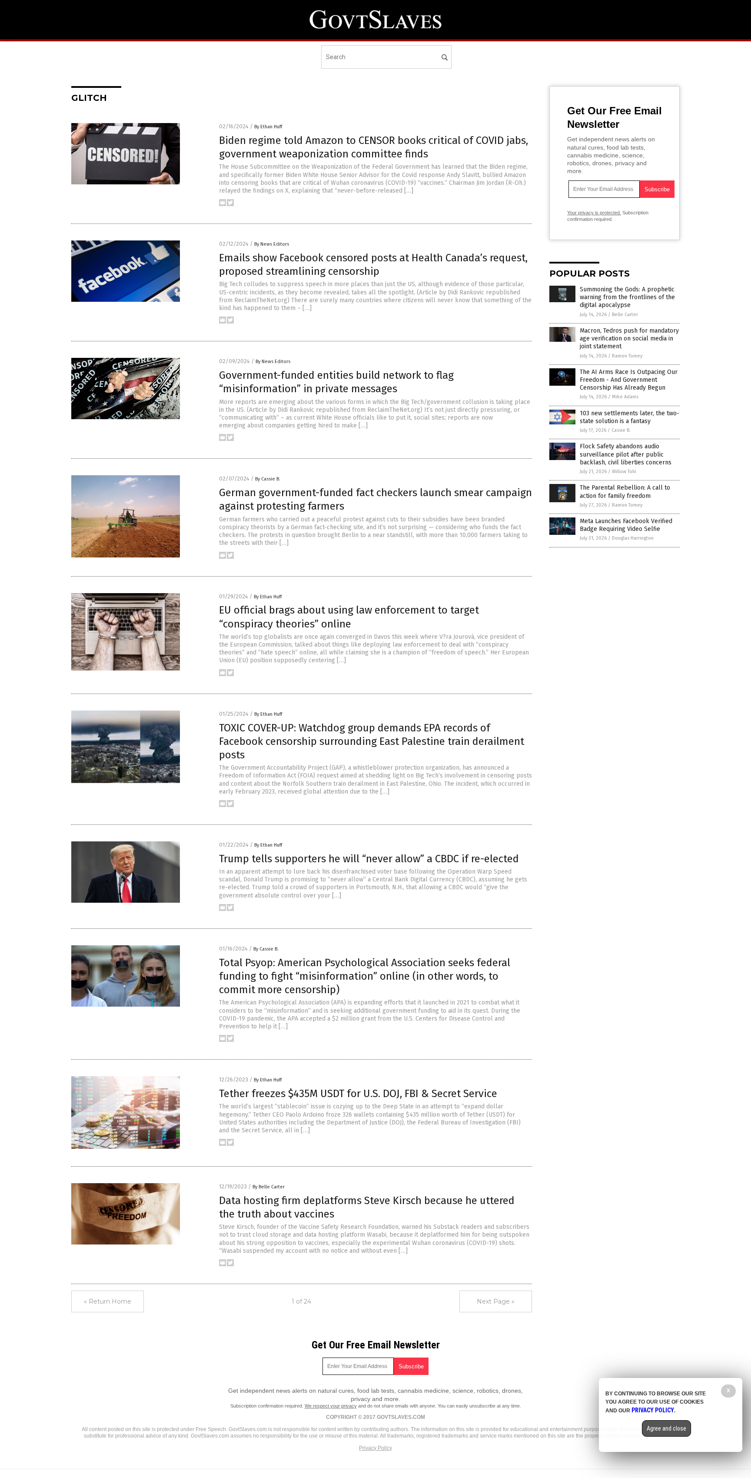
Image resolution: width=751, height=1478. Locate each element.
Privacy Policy (375, 1448)
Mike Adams (625, 397)
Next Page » (496, 1301)
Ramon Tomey (627, 356)
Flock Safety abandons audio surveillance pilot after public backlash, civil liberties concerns (625, 454)
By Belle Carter (269, 1187)
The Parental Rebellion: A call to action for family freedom (625, 491)
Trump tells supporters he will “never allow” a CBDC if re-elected (369, 859)
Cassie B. (621, 430)
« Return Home (107, 1301)
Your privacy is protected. (594, 212)
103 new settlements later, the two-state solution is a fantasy (629, 417)
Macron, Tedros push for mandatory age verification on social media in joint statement (629, 338)
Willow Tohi (624, 471)
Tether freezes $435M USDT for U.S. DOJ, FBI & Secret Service (358, 1094)
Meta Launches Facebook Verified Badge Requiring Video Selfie (626, 525)
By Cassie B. (267, 479)
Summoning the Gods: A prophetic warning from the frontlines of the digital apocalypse (627, 297)
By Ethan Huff (268, 127)
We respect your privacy (331, 1405)
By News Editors (271, 244)
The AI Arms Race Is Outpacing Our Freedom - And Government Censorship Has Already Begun (629, 379)
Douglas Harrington (633, 538)
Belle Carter (625, 314)
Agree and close (666, 1428)
